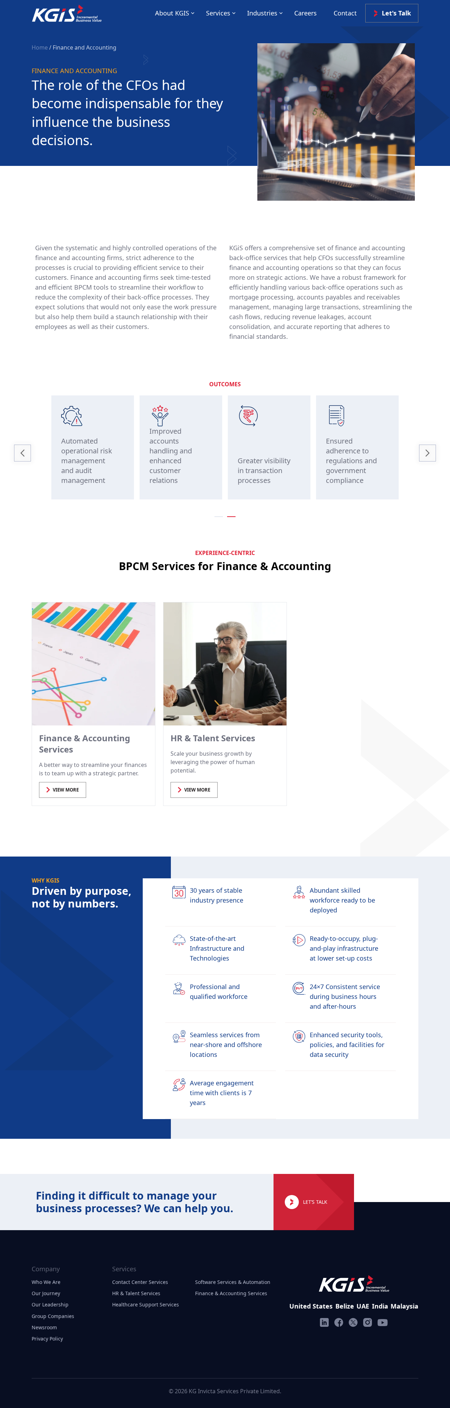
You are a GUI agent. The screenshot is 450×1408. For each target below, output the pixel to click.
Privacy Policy (47, 1338)
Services (218, 13)
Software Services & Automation (232, 1282)
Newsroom (44, 1327)
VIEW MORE (66, 790)
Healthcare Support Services (145, 1304)
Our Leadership (50, 1304)
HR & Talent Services (136, 1293)
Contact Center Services (140, 1282)
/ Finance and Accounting (82, 47)
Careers (305, 13)
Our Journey (46, 1293)
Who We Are (46, 1282)
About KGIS (172, 13)
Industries (262, 13)
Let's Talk (396, 13)
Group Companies (53, 1316)
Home (40, 47)
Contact (345, 13)
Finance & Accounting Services (231, 1293)
